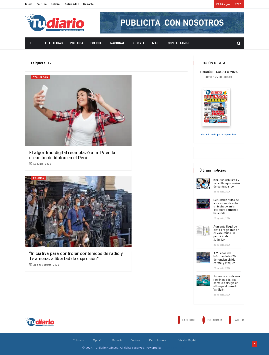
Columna (78, 340)
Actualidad (72, 4)
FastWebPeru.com (174, 347)
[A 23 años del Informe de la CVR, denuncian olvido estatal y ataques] (203, 257)
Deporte (88, 4)
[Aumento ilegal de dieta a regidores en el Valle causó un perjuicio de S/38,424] (203, 230)
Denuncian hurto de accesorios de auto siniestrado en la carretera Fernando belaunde (226, 206)
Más (155, 43)
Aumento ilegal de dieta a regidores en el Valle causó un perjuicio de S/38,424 (226, 233)
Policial (55, 4)
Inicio (28, 4)
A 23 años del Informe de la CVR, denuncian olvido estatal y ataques (225, 258)
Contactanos (178, 43)
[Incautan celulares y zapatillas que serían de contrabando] (203, 183)
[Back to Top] (254, 344)
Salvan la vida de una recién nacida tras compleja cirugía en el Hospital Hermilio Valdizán (226, 283)
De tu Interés (158, 340)
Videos (135, 340)
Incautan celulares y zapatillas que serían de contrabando (226, 183)
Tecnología (40, 77)
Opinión (98, 340)
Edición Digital (187, 340)
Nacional (117, 43)
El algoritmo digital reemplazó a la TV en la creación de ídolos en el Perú (72, 155)
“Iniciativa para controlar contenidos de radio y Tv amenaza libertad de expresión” (76, 256)
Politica (41, 4)
